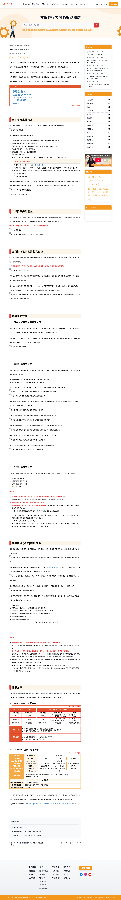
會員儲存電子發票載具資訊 (22, 94)
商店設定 (19, 46)
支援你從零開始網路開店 (60, 17)
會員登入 (71, 30)
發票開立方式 (17, 96)
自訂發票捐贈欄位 (19, 92)
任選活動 (105, 192)
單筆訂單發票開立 (21, 99)
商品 (89, 177)
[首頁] (8, 4)
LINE (102, 184)
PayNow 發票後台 (53, 567)
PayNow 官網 (17, 827)
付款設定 (26, 46)
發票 (28, 57)
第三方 (101, 177)
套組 (24, 30)
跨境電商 (96, 196)
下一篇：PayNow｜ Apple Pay (68, 843)
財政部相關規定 (40, 165)
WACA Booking (52, 30)
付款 (94, 188)
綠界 (89, 196)
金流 (97, 181)
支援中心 (12, 46)
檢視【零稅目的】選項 (22, 161)
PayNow (63, 30)
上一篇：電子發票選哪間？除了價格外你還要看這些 (27, 844)
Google (90, 184)
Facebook (96, 192)
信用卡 (106, 188)
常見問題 (88, 30)
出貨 (103, 181)
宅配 (100, 188)
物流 (94, 177)
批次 (97, 184)
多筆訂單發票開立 (21, 100)
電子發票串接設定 (19, 91)
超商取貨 (79, 30)
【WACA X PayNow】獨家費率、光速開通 (26, 835)
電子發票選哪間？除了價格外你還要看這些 (27, 831)
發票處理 (16, 103)
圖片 (89, 199)
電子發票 (13, 57)
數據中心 (41, 30)
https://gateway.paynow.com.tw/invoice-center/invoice (48, 804)
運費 (89, 188)
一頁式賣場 (32, 30)
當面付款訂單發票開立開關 (24, 97)
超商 (89, 192)
